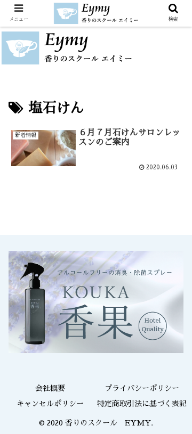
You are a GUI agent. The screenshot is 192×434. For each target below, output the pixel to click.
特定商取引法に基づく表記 (142, 403)
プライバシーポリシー (142, 388)
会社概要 (50, 388)
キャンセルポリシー (50, 403)
